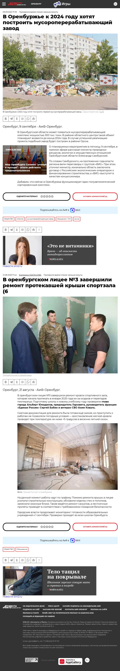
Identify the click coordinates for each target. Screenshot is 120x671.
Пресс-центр (53, 606)
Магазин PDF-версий (52, 609)
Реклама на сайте (99, 609)
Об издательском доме (34, 606)
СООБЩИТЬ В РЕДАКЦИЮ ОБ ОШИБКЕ (39, 616)
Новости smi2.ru (12, 266)
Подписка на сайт (31, 609)
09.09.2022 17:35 (10, 12)
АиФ (102, 112)
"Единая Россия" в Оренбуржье (17, 375)
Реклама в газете (31, 613)
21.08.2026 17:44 (10, 275)
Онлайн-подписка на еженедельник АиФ (82, 606)
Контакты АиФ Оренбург (76, 609)
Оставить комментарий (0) (95, 196)
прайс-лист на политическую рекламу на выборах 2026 (68, 613)
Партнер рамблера (48, 660)
